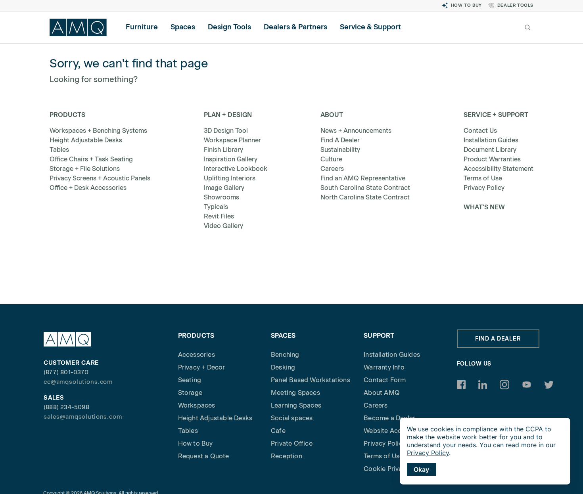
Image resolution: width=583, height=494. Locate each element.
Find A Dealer (340, 140)
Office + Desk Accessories (88, 187)
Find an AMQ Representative (362, 178)
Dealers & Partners (295, 27)
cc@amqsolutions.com (78, 381)
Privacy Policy (484, 187)
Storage (190, 392)
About (331, 115)
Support (379, 335)
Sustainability (340, 149)
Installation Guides (491, 140)
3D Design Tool (226, 130)
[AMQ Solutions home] (78, 27)
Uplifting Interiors (229, 178)
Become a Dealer (389, 418)
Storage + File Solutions (85, 168)
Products (67, 115)
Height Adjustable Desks (86, 140)
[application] (485, 451)
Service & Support (370, 27)
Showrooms (221, 197)
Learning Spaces (296, 405)
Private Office (292, 443)
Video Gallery (223, 226)
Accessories (196, 354)
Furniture (142, 27)
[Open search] (527, 27)
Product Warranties (492, 159)
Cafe (278, 431)
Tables (59, 149)
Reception (286, 456)
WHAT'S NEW (484, 207)
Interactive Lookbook (235, 168)
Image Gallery (224, 187)
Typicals (216, 207)
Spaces (183, 27)
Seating (189, 380)
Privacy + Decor (201, 367)
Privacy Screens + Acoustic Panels (100, 178)
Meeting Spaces (295, 392)
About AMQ (382, 392)
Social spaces (292, 418)
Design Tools (229, 27)
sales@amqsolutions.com (83, 416)
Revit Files (219, 216)
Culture (331, 159)
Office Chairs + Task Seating (91, 159)
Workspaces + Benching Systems (98, 130)
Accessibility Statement (498, 168)
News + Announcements (355, 130)
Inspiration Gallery (230, 159)
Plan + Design (228, 115)
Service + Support (496, 115)
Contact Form (385, 380)
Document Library (490, 149)
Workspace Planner (232, 140)
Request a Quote (203, 456)
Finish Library (223, 149)
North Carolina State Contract (365, 197)
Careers (332, 168)
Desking (283, 367)
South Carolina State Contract (365, 187)
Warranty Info (384, 367)
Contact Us (480, 130)
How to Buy (466, 5)
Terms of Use (483, 178)
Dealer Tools (515, 5)
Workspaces (196, 405)
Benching (285, 354)
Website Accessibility (396, 431)
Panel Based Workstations (310, 380)
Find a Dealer (498, 338)
